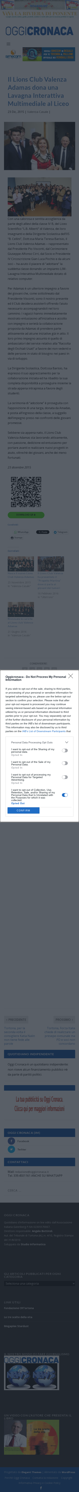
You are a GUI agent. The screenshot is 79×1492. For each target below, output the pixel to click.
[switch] (65, 750)
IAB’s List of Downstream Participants (44, 731)
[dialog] (39, 746)
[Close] (71, 677)
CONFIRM (23, 810)
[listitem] (39, 742)
